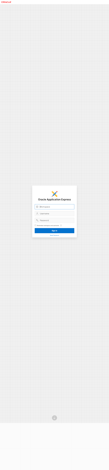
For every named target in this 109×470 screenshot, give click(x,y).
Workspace (37, 206)
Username (37, 213)
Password (37, 220)
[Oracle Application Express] (6, 2)
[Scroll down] (54, 417)
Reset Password (54, 235)
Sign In (54, 231)
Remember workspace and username (48, 225)
